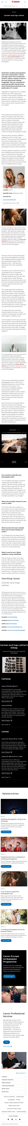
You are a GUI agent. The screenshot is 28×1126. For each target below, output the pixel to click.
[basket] (2, 2)
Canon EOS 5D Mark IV (14, 56)
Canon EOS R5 (7, 705)
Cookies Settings (21, 1111)
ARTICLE (3, 816)
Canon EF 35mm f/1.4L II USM (12, 756)
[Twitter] (16, 1119)
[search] (6, 2)
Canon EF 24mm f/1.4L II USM (12, 739)
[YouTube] (19, 1119)
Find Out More (6, 831)
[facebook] (8, 1119)
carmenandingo (12, 617)
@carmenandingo (13, 620)
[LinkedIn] (12, 1119)
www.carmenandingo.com (14, 627)
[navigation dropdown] (25, 2)
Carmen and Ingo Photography (16, 630)
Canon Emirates (13, 1116)
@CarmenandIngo (11, 623)
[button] (25, 462)
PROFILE (14, 12)
